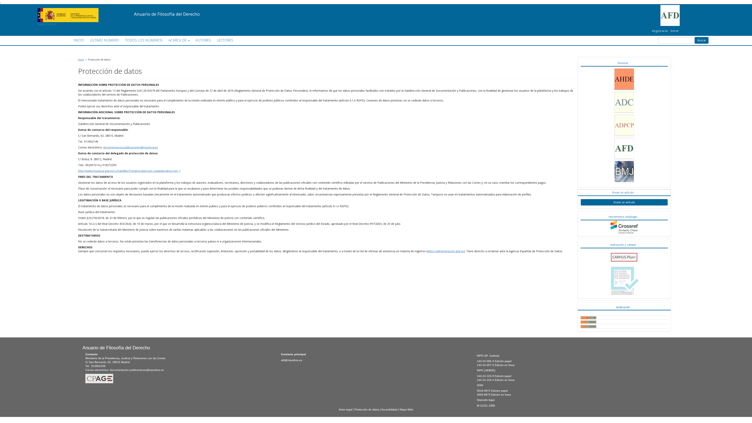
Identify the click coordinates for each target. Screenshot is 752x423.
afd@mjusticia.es (291, 360)
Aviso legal (345, 409)
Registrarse (660, 31)
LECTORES (225, 40)
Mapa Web (406, 409)
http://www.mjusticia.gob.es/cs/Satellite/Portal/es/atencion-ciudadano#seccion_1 (129, 171)
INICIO (79, 40)
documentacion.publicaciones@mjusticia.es (130, 147)
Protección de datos (366, 409)
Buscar (701, 40)
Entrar (674, 31)
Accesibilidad (389, 409)
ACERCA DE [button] (178, 40)
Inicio (81, 59)
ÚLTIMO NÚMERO (104, 40)
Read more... (68, 9)
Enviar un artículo (624, 202)
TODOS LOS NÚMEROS (144, 40)
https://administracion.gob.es (445, 251)
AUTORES (203, 40)
